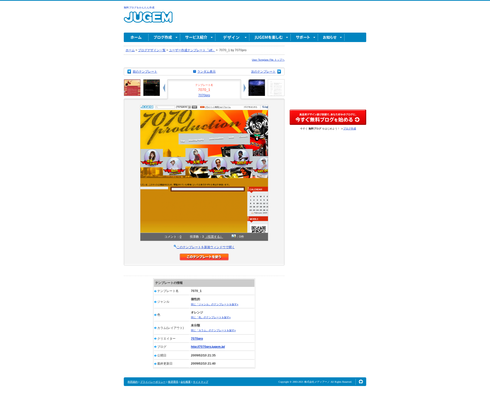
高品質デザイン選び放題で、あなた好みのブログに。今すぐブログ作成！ (328, 117)
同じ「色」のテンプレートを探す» (211, 317)
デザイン (232, 37)
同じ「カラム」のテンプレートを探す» (213, 330)
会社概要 (185, 381)
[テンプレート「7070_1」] (204, 107)
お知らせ (331, 37)
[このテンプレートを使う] (204, 256)
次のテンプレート (263, 71)
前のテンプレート (145, 71)
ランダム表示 (206, 71)
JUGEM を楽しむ (270, 37)
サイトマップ (200, 381)
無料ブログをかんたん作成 (139, 7)
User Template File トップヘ (268, 59)
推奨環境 (173, 381)
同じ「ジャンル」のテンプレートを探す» (214, 304)
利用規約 (133, 381)
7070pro (204, 95)
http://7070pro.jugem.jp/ (208, 347)
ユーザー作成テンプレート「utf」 (192, 50)
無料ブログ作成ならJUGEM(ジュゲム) (148, 20)
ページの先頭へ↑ (361, 381)
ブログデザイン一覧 (152, 50)
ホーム (136, 37)
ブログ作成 (164, 37)
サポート (304, 37)
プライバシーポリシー (153, 381)
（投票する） (214, 236)
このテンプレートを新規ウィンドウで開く (206, 247)
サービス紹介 (197, 37)
